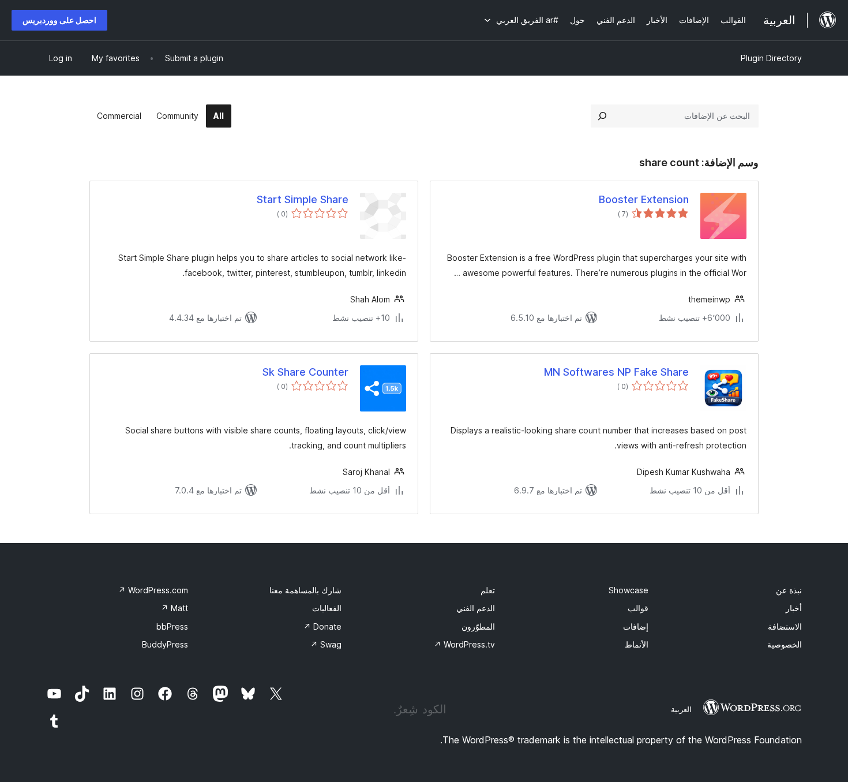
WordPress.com (153, 590)
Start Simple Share (302, 199)
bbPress (172, 626)
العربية (681, 709)
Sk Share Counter (305, 372)
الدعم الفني (475, 608)
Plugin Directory (771, 58)
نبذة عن (789, 590)
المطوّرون (478, 626)
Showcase (628, 590)
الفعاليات (327, 608)
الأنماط (636, 644)
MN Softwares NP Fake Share (616, 372)
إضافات (635, 626)
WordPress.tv (464, 644)
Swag (326, 644)
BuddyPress (165, 644)
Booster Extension (644, 199)
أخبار (794, 608)
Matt (174, 608)
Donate (322, 626)
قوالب (638, 608)
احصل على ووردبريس (59, 20)
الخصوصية (784, 644)
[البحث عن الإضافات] (602, 116)
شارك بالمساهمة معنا (305, 590)
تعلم (488, 590)
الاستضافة (785, 626)
